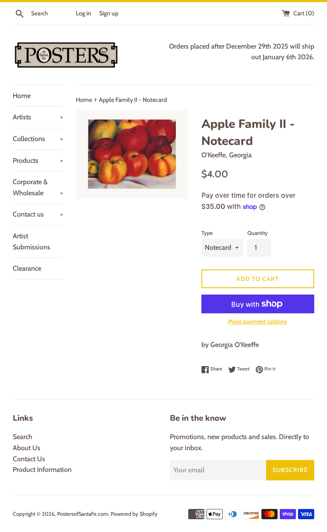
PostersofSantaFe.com (82, 514)
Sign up (108, 13)
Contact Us (29, 459)
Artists (38, 117)
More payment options (257, 321)
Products (38, 160)
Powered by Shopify (134, 514)
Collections (38, 139)
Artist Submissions (31, 241)
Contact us (38, 214)
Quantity (257, 233)
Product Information (42, 470)
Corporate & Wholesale (38, 187)
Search (22, 437)
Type (207, 233)
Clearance (27, 268)
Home (22, 96)
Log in (83, 13)
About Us (26, 448)
